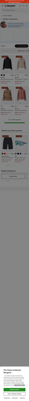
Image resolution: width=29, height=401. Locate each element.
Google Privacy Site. (20, 385)
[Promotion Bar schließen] (27, 1)
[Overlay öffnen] (20, 2)
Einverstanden (14, 389)
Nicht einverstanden (14, 394)
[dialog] (14, 384)
